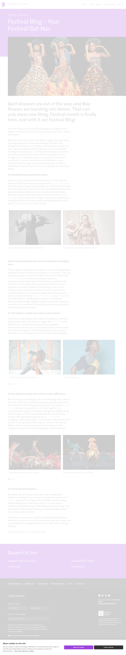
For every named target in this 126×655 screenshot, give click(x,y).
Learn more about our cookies (24, 651)
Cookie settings (108, 647)
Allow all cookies (78, 647)
